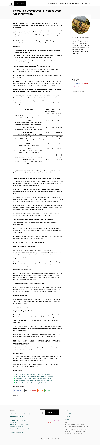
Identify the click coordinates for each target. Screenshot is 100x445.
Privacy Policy (13, 432)
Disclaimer (20, 432)
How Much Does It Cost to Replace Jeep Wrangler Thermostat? (34, 380)
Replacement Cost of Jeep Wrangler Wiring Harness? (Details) (33, 378)
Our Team (67, 416)
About (66, 410)
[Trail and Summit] (21, 3)
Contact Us (68, 413)
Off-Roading (15, 395)
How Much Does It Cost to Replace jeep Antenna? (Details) (33, 374)
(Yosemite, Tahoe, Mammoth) (20, 414)
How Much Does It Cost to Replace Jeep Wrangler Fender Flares (34, 376)
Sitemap (67, 419)
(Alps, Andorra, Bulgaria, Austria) (20, 428)
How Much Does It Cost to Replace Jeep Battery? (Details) (32, 383)
